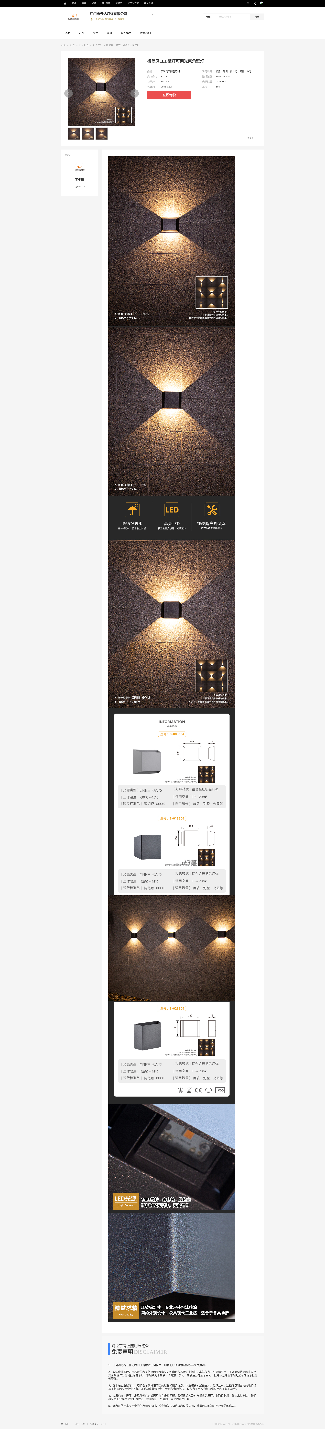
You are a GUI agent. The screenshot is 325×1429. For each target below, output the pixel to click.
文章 (95, 33)
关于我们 (65, 1424)
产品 (81, 33)
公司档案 (126, 33)
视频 (94, 3)
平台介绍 (148, 3)
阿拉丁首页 (80, 1424)
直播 (84, 3)
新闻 (74, 3)
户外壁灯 (98, 45)
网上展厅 (106, 3)
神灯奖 (119, 3)
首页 (68, 33)
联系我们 (145, 33)
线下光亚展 (133, 3)
